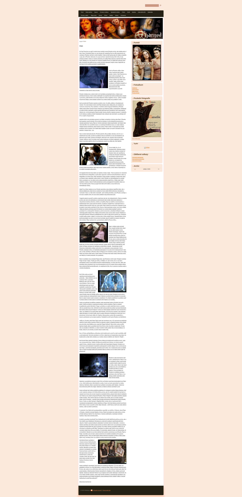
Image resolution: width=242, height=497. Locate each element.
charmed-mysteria (136, 160)
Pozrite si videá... (85, 15)
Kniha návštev (89, 12)
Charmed (134, 88)
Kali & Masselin (136, 138)
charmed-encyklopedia (138, 159)
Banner (96, 12)
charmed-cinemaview (137, 157)
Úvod (82, 12)
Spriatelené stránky (115, 12)
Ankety (116, 15)
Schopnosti (123, 15)
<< (135, 169)
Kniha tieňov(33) (141, 12)
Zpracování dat (106, 490)
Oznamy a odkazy (104, 12)
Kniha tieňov (135, 89)
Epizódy (134, 12)
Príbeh (123, 12)
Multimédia (150, 12)
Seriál (128, 12)
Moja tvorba (93, 15)
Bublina (111, 15)
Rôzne (105, 15)
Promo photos (135, 93)
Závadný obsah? (97, 490)
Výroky (100, 15)
